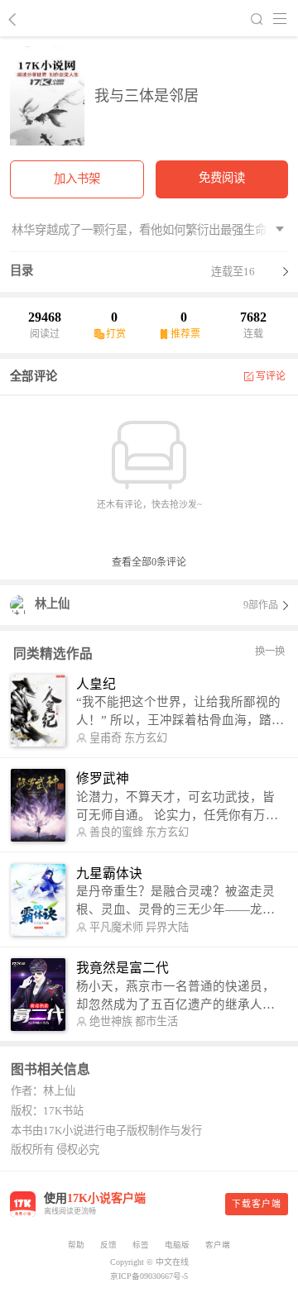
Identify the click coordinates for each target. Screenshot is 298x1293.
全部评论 (33, 376)
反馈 (108, 1244)
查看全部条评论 (149, 562)
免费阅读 (222, 177)
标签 (140, 1244)
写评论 (271, 376)
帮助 (76, 1244)
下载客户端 (256, 1204)
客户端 (217, 1244)
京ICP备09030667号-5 (149, 1276)
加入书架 (77, 178)
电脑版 (177, 1244)
